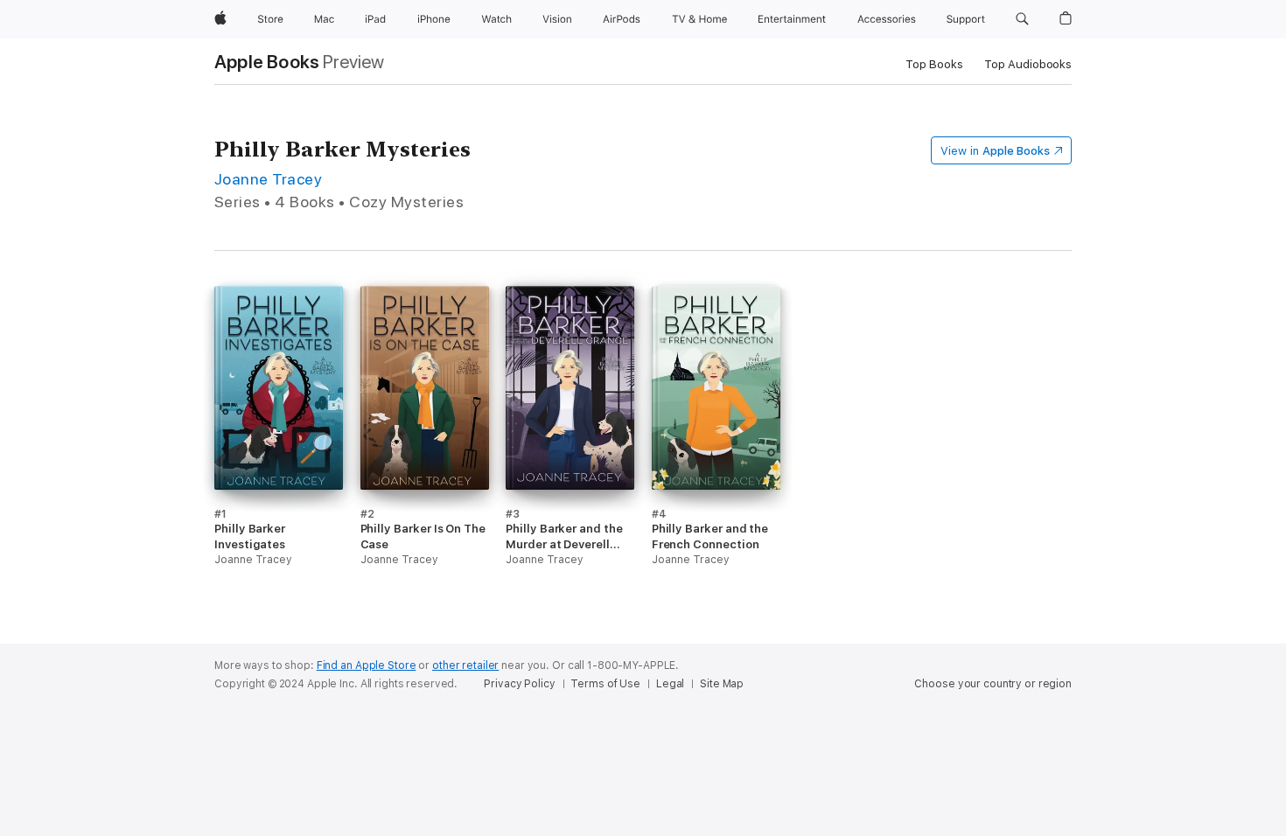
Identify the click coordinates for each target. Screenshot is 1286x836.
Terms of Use (605, 684)
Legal (670, 684)
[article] (278, 451)
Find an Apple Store (366, 665)
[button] (1022, 19)
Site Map (722, 684)
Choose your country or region (993, 684)
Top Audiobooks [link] (1028, 64)
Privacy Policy (519, 684)
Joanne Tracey (268, 179)
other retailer (465, 665)
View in (995, 150)
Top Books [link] (934, 64)
